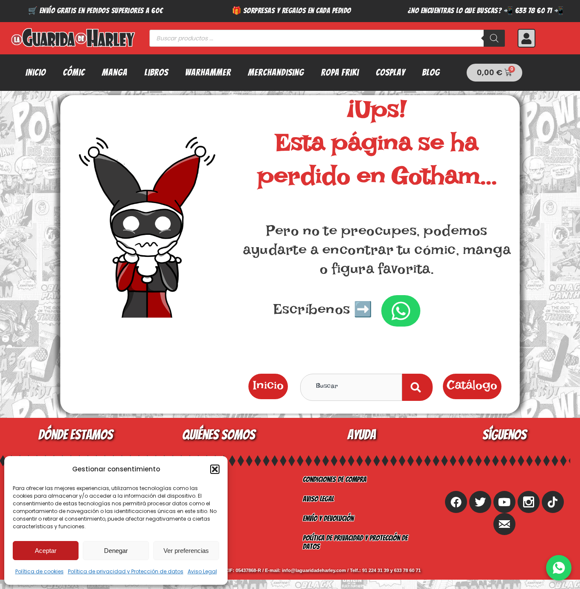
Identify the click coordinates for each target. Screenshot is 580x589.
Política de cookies (39, 571)
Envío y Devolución (328, 518)
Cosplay (390, 72)
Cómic (74, 72)
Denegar (116, 550)
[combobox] (351, 387)
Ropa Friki (340, 72)
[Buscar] (494, 38)
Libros (156, 72)
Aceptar (45, 550)
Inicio (35, 72)
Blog (431, 72)
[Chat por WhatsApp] (559, 568)
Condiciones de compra (334, 479)
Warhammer (208, 72)
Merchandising (276, 72)
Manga (114, 72)
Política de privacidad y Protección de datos (125, 571)
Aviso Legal (202, 571)
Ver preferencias (186, 550)
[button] (215, 469)
